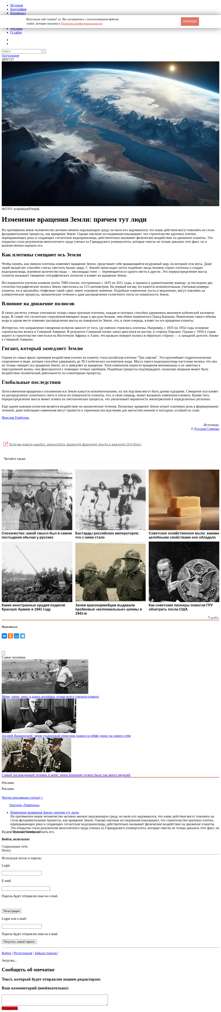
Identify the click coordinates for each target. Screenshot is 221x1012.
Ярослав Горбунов (16, 417)
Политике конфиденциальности (82, 23)
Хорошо (190, 21)
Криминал (18, 13)
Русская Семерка (206, 429)
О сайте (16, 32)
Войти (6, 953)
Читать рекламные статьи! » (22, 797)
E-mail (6, 881)
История (16, 5)
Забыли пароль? (46, 953)
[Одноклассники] (10, 635)
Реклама (16, 28)
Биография (18, 9)
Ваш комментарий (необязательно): (35, 988)
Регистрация (23, 953)
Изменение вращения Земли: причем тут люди (44, 812)
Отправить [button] (10, 1008)
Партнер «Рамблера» (24, 805)
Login (6, 865)
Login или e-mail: (14, 918)
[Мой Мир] (16, 635)
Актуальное (10, 55)
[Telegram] (22, 635)
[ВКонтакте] (4, 635)
